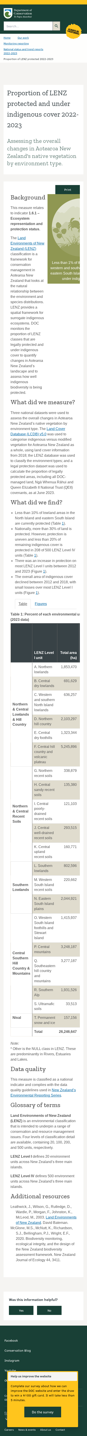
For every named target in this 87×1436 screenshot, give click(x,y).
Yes (21, 1310)
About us (45, 1429)
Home (7, 37)
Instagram (11, 1360)
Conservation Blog (17, 1350)
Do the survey (43, 1412)
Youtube (10, 1370)
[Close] (73, 1376)
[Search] (56, 26)
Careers (9, 1429)
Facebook (11, 1340)
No (49, 1310)
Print (67, 189)
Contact (60, 1429)
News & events (27, 1429)
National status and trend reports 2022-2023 (23, 51)
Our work (23, 37)
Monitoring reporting (16, 43)
